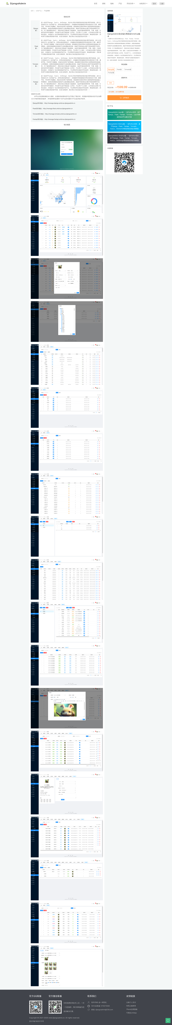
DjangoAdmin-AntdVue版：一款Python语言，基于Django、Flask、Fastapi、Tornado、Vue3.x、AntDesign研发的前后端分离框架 (124, 138)
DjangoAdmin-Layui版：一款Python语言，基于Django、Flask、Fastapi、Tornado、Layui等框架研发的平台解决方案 (124, 114)
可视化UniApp (131, 1013)
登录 (154, 4)
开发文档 (130, 3)
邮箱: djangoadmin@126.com (102, 1010)
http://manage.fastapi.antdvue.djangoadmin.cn (59, 119)
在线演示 (142, 3)
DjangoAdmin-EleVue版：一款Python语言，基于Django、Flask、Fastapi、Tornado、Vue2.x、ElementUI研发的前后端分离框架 (124, 126)
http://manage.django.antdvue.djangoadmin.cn (59, 103)
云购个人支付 (131, 1002)
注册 (162, 4)
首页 (32, 11)
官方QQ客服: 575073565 (100, 1006)
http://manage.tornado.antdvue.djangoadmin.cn (61, 114)
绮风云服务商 (131, 1006)
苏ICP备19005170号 (36, 1021)
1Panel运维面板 (131, 1009)
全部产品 (39, 11)
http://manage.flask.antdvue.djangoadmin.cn (58, 108)
